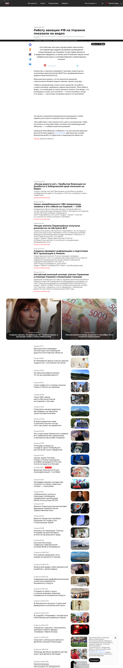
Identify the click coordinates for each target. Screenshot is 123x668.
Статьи (42, 3)
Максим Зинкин (47, 139)
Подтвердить (94, 660)
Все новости (32, 3)
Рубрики (65, 3)
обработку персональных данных (97, 651)
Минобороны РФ (47, 40)
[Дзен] (98, 44)
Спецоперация (38, 40)
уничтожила (60, 133)
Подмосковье (53, 3)
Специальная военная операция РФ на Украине (65, 40)
